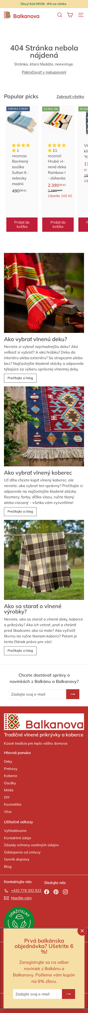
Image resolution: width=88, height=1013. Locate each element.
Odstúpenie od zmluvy (22, 852)
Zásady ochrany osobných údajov (31, 845)
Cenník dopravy (16, 859)
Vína (7, 811)
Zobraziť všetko (70, 96)
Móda (8, 790)
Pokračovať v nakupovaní (44, 72)
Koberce (10, 775)
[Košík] (69, 15)
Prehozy (10, 768)
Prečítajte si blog (20, 378)
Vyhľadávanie (15, 830)
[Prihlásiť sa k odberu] (68, 994)
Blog (7, 866)
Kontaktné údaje (17, 838)
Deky (8, 761)
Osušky (10, 783)
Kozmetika (12, 804)
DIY (7, 797)
